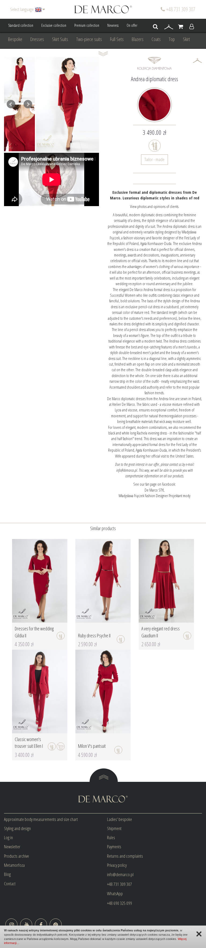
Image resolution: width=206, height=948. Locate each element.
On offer (132, 25)
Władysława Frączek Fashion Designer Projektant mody (154, 495)
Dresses (37, 39)
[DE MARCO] (103, 9)
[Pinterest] (56, 925)
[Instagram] (11, 925)
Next (28, 104)
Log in (8, 837)
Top (172, 39)
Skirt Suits (60, 39)
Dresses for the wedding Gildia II (34, 632)
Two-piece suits (89, 39)
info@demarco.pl (120, 874)
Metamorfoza (14, 865)
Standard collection (20, 25)
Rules (111, 837)
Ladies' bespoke (119, 819)
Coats (156, 39)
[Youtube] (26, 925)
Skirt (186, 39)
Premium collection (86, 25)
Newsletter (12, 846)
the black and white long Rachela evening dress (154, 430)
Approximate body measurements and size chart (41, 819)
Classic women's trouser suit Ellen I (29, 742)
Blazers (138, 39)
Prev (11, 104)
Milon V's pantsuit (92, 746)
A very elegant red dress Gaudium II (160, 632)
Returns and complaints (125, 856)
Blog (7, 874)
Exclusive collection (53, 25)
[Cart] (180, 27)
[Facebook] (41, 925)
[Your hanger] (168, 27)
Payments (114, 846)
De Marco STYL (154, 490)
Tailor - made (154, 159)
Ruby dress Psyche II (94, 635)
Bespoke (15, 39)
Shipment (114, 828)
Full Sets (117, 39)
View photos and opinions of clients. (154, 206)
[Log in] (191, 27)
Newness (113, 25)
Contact (10, 883)
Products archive (16, 856)
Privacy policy (117, 865)
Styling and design (17, 828)
